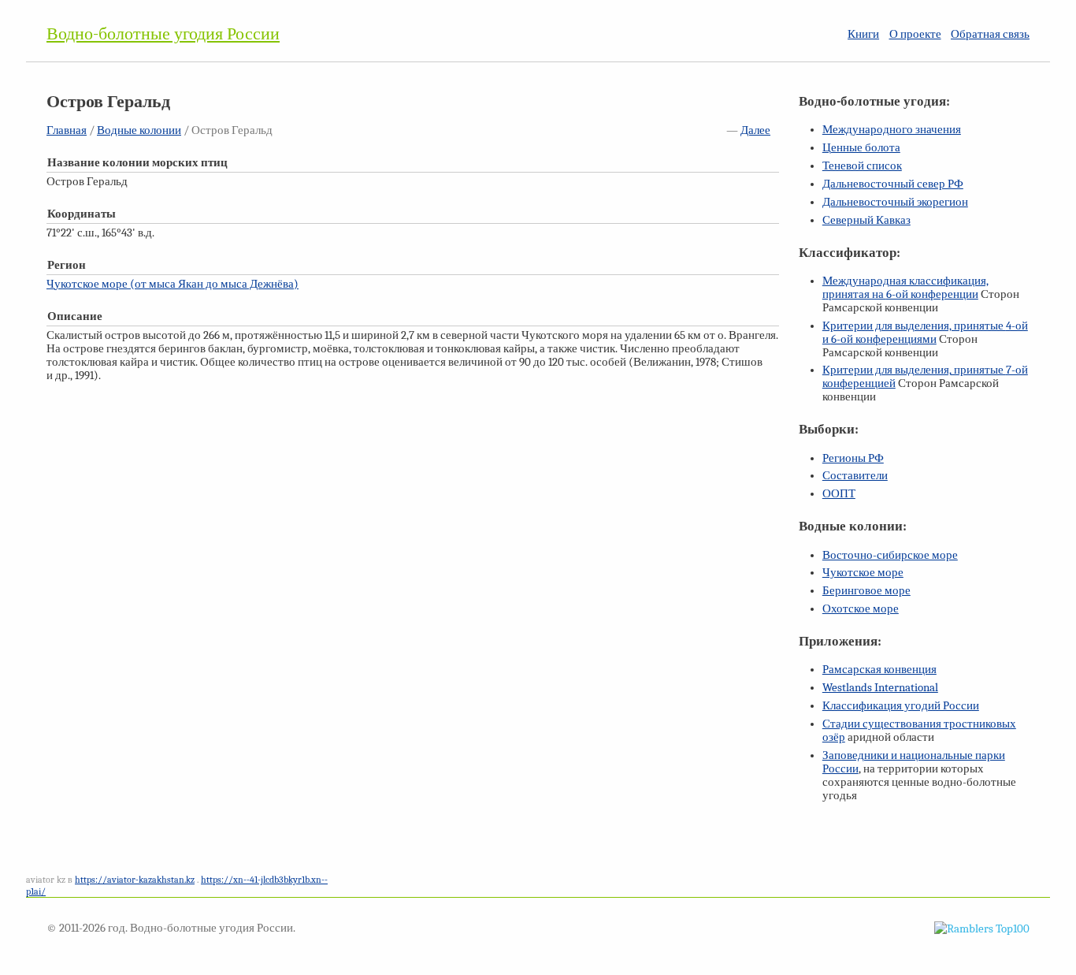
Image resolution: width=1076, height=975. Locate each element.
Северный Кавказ (866, 220)
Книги (863, 34)
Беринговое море (866, 590)
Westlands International (880, 687)
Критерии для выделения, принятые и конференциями (925, 332)
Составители (855, 475)
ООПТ (838, 494)
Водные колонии (139, 130)
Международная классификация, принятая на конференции (905, 287)
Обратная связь (990, 34)
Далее (755, 130)
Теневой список (862, 166)
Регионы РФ (853, 458)
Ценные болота (861, 147)
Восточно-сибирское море (890, 555)
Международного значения (891, 129)
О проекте (915, 34)
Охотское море (860, 609)
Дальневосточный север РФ (892, 184)
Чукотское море (862, 572)
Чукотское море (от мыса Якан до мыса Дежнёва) (172, 284)
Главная (66, 130)
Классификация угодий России (900, 706)
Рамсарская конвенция (879, 669)
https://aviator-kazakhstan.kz (135, 879)
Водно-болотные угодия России (163, 34)
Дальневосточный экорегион (895, 202)
